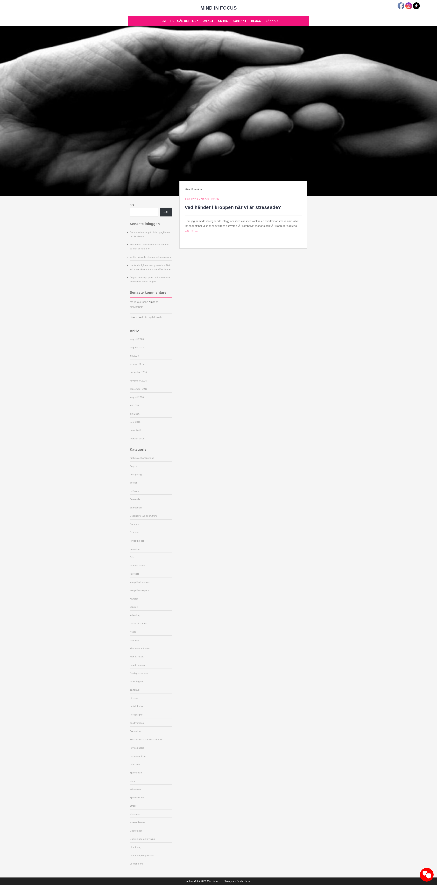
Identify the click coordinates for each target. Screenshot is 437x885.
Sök (132, 205)
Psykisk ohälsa (138, 756)
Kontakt (239, 20)
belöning (134, 491)
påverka (134, 698)
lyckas (133, 631)
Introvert (134, 573)
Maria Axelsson (209, 199)
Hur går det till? (184, 20)
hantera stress (137, 565)
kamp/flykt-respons (140, 582)
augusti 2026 (137, 339)
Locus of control (138, 623)
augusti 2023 (137, 347)
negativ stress (137, 665)
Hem (162, 20)
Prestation (135, 731)
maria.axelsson (139, 302)
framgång (135, 549)
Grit (132, 557)
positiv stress (137, 722)
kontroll (134, 606)
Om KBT (208, 20)
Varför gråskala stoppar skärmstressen (151, 257)
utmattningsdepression (142, 855)
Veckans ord (136, 863)
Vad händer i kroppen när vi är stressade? (233, 207)
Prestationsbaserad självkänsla (146, 739)
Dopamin (134, 524)
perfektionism (137, 706)
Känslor (134, 598)
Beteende (135, 499)
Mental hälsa (137, 656)
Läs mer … (191, 230)
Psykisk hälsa (137, 747)
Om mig (223, 20)
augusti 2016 (137, 397)
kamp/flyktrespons (139, 590)
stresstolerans (137, 822)
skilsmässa (136, 789)
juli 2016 (134, 405)
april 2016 (135, 422)
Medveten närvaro (140, 648)
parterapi (134, 689)
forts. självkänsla (152, 317)
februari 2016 (137, 438)
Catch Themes (244, 881)
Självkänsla (136, 772)
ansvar (133, 482)
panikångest (136, 681)
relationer (135, 764)
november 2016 (138, 380)
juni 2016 (135, 413)
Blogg (256, 20)
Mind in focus (218, 8)
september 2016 (138, 388)
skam (133, 781)
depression (136, 507)
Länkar (272, 20)
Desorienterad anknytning (144, 515)
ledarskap (135, 615)
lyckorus (134, 640)
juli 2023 (134, 355)
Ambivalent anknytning (142, 458)
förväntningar (137, 540)
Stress (133, 805)
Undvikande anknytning (142, 839)
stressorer (135, 814)
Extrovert (134, 532)
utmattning (135, 847)
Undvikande (136, 830)
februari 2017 (137, 364)
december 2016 (138, 372)
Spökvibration (137, 797)
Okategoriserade (139, 673)
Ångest (133, 466)
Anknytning (136, 474)
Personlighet (136, 714)
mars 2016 (135, 430)
